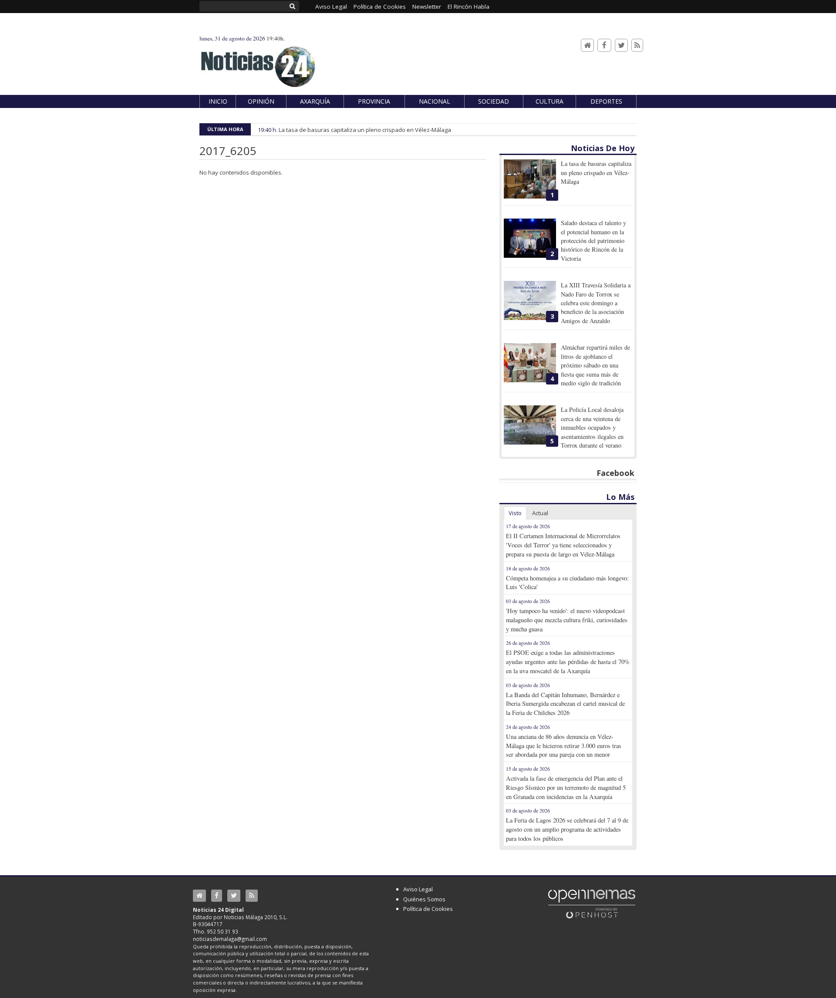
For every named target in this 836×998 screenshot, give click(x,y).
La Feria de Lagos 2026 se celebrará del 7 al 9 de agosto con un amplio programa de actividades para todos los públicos (567, 829)
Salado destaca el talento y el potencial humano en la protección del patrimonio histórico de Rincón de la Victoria (593, 241)
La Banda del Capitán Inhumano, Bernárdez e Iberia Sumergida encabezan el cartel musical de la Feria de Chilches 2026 (565, 704)
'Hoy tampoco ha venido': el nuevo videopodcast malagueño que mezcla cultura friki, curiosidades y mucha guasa (566, 620)
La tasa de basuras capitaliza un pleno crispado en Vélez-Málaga (365, 130)
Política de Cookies (428, 909)
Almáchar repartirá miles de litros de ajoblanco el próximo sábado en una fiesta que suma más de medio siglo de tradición (595, 365)
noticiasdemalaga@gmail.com (230, 938)
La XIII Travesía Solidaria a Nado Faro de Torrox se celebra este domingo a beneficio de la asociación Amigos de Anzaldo (595, 303)
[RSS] (637, 45)
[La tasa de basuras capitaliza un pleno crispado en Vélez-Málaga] (530, 179)
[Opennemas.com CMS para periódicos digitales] (591, 903)
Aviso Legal (418, 889)
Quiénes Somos (424, 899)
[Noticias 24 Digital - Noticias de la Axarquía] (257, 62)
